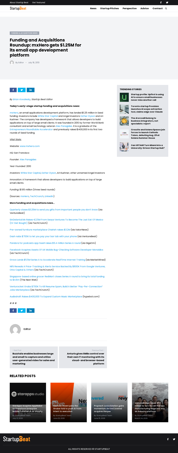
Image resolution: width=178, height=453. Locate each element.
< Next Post (17, 350)
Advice (144, 8)
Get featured (38, 2)
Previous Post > (98, 350)
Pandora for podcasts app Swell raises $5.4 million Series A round (45, 243)
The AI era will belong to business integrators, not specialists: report (144, 121)
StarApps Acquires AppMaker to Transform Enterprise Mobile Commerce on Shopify (27, 408)
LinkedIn (49, 196)
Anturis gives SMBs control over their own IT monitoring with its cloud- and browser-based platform (85, 358)
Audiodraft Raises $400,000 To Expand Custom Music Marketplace (46, 296)
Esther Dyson (88, 116)
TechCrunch (37, 196)
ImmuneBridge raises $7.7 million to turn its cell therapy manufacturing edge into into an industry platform (150, 407)
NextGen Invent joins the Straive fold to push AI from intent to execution (67, 408)
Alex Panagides (64, 126)
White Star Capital (48, 116)
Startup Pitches (109, 8)
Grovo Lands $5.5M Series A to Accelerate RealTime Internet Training (47, 259)
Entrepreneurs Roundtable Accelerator (31, 129)
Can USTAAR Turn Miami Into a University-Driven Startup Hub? (148, 146)
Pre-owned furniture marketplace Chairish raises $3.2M (40, 229)
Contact (158, 8)
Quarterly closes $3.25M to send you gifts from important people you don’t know (54, 209)
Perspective (130, 8)
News (93, 8)
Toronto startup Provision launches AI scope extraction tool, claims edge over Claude (147, 109)
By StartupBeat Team (22, 415)
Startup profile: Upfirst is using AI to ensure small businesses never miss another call (147, 97)
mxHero (14, 112)
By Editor (20, 62)
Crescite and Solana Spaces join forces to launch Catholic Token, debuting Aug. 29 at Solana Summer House (148, 133)
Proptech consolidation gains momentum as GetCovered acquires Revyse (109, 408)
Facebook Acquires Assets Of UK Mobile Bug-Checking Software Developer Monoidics (56, 249)
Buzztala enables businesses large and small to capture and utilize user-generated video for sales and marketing (34, 358)
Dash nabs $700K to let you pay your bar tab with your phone (43, 236)
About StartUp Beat (19, 2)
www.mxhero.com (30, 146)
